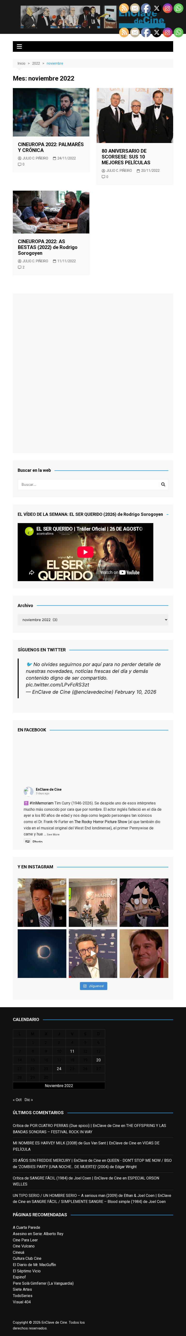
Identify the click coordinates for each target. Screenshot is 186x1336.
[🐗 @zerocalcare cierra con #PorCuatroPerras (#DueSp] (144, 902)
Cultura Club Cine (27, 1258)
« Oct (17, 1099)
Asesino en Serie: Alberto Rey (38, 1233)
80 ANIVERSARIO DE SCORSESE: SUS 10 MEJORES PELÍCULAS (126, 156)
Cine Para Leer (25, 1240)
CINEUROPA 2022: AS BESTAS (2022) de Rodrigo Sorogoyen (48, 247)
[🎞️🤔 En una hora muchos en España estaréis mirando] (42, 953)
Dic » (28, 1099)
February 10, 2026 (135, 692)
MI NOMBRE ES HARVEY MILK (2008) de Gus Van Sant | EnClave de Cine (74, 1143)
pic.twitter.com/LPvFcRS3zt (57, 685)
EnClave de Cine (49, 789)
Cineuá (18, 1252)
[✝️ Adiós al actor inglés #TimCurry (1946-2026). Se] (42, 902)
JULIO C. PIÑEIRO (35, 158)
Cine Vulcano (24, 1246)
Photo (37, 842)
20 (98, 1060)
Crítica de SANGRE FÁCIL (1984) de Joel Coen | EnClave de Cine (67, 1178)
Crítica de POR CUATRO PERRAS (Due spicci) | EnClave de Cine (66, 1125)
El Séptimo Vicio (27, 1271)
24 (59, 1068)
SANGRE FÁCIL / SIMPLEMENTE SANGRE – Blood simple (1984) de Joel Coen (99, 1201)
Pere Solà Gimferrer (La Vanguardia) (43, 1283)
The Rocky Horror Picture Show (100, 821)
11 (72, 1051)
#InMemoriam (42, 803)
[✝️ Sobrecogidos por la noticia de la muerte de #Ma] (93, 953)
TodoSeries (22, 1295)
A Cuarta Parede (26, 1227)
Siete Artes (22, 1289)
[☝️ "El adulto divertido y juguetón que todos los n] (144, 953)
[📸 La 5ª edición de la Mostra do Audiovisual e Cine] (93, 902)
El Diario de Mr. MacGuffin (34, 1264)
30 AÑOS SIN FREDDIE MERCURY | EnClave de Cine (57, 1160)
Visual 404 (22, 1302)
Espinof (19, 1277)
